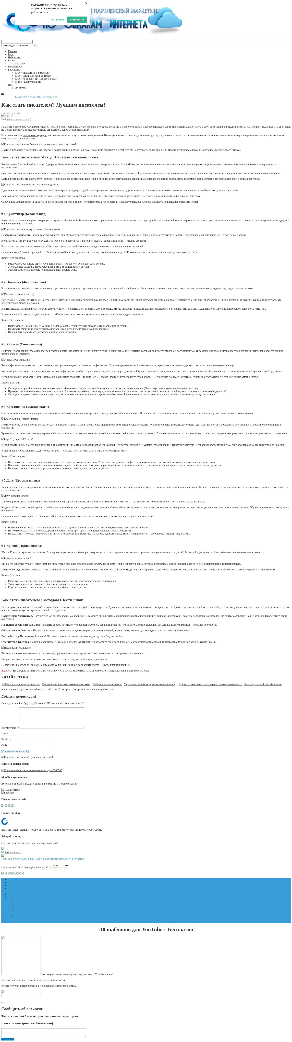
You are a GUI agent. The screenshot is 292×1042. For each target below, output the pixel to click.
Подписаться (12, 789)
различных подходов (35, 135)
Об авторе (21, 87)
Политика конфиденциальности (52, 858)
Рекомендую (15, 66)
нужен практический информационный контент (112, 350)
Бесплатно (14, 69)
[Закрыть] (2, 1002)
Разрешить (77, 19)
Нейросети (14, 57)
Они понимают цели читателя (111, 501)
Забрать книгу (13, 852)
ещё (10, 84)
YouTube (20, 63)
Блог (11, 54)
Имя (4, 733)
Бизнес (12, 60)
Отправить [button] (7, 1039)
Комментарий (10, 727)
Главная (12, 51)
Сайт (4, 745)
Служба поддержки (22, 858)
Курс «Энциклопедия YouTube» (33, 75)
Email (5, 739)
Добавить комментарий (17, 119)
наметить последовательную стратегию (36, 129)
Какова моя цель (109, 252)
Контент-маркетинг (44, 96)
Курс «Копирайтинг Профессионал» (36, 78)
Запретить (58, 19)
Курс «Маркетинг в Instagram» (32, 72)
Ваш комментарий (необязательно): (27, 1023)
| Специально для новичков (122, 670)
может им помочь (29, 302)
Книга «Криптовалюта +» (30, 81)
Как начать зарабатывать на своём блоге (82, 670)
